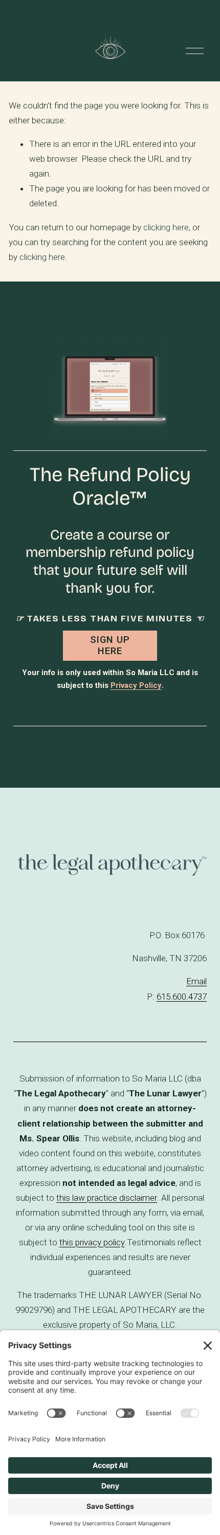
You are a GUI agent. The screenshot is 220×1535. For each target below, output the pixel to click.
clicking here (166, 227)
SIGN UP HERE (110, 645)
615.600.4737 (182, 996)
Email (196, 981)
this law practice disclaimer (106, 1198)
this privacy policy (92, 1242)
